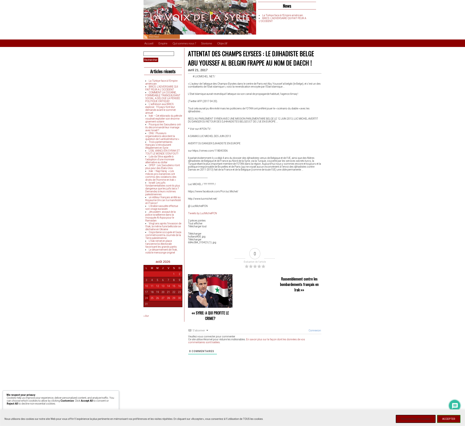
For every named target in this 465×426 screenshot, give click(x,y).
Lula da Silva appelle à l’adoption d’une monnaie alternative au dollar (159, 159)
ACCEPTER (448, 418)
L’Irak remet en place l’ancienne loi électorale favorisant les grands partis (161, 243)
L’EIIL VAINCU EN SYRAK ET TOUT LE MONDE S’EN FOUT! (162, 152)
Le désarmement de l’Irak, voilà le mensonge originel (161, 251)
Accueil (148, 43)
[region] (232, 417)
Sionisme (206, 43)
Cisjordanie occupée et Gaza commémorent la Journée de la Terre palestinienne (163, 235)
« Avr (146, 315)
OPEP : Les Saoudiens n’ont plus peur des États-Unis (162, 167)
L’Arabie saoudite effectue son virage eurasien (161, 207)
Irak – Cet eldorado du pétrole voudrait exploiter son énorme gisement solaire (163, 118)
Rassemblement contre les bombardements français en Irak (299, 284)
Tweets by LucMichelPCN (202, 213)
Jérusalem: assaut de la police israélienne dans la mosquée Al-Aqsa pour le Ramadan (160, 216)
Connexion (314, 330)
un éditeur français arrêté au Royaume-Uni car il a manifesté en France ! (163, 200)
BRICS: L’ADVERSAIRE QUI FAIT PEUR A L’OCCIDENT (161, 88)
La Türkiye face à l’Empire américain (282, 15)
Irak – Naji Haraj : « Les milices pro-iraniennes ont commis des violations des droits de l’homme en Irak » (160, 175)
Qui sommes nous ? (184, 43)
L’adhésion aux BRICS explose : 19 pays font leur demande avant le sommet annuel (160, 108)
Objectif (222, 43)
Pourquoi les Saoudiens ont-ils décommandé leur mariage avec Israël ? (163, 127)
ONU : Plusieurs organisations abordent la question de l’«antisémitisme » (162, 136)
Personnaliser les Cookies (415, 418)
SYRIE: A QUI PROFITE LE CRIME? (212, 315)
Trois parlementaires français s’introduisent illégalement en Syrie (158, 144)
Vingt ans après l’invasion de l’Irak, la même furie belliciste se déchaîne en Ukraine (163, 226)
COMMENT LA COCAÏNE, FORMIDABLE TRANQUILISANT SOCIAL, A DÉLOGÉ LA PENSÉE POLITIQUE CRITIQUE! (162, 97)
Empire (162, 43)
